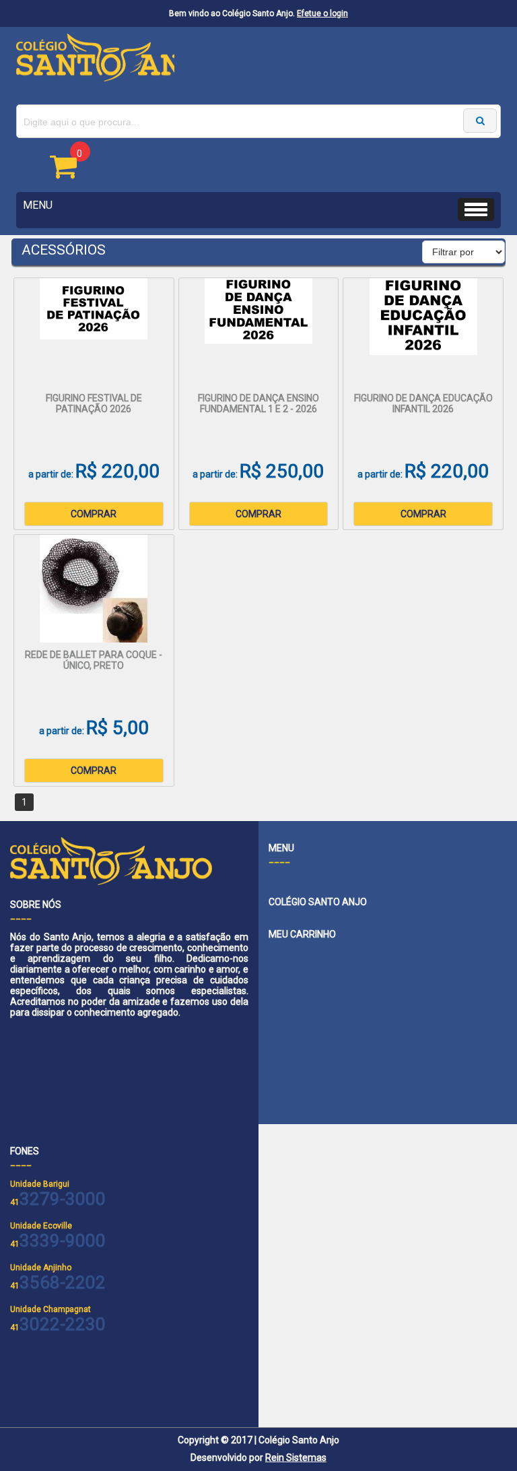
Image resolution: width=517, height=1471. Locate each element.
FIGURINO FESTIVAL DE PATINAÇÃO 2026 (94, 403)
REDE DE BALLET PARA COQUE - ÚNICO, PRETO (93, 660)
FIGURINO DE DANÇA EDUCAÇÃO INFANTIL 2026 (423, 403)
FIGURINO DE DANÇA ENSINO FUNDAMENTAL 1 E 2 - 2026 (258, 403)
